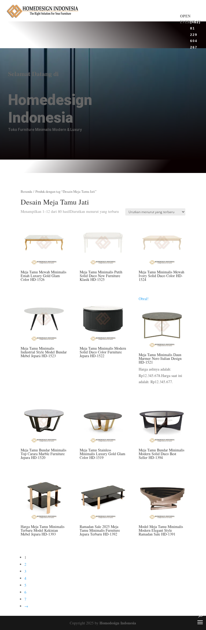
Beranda (26, 191)
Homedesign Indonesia (118, 623)
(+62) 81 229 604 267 (195, 34)
